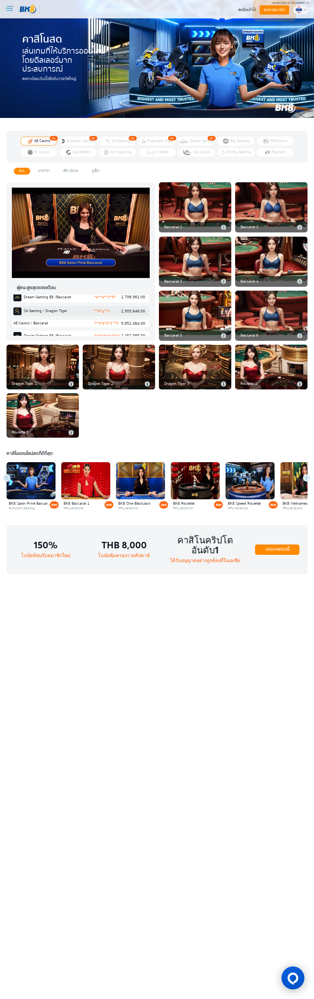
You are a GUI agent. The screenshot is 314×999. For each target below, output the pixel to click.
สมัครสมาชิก (275, 10)
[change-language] (301, 10)
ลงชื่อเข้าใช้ (247, 10)
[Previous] (6, 477)
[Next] (306, 477)
